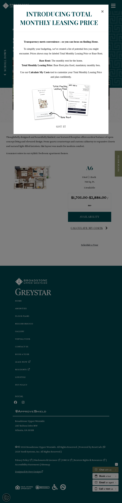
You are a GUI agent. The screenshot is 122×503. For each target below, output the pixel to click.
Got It (61, 126)
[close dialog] (102, 12)
